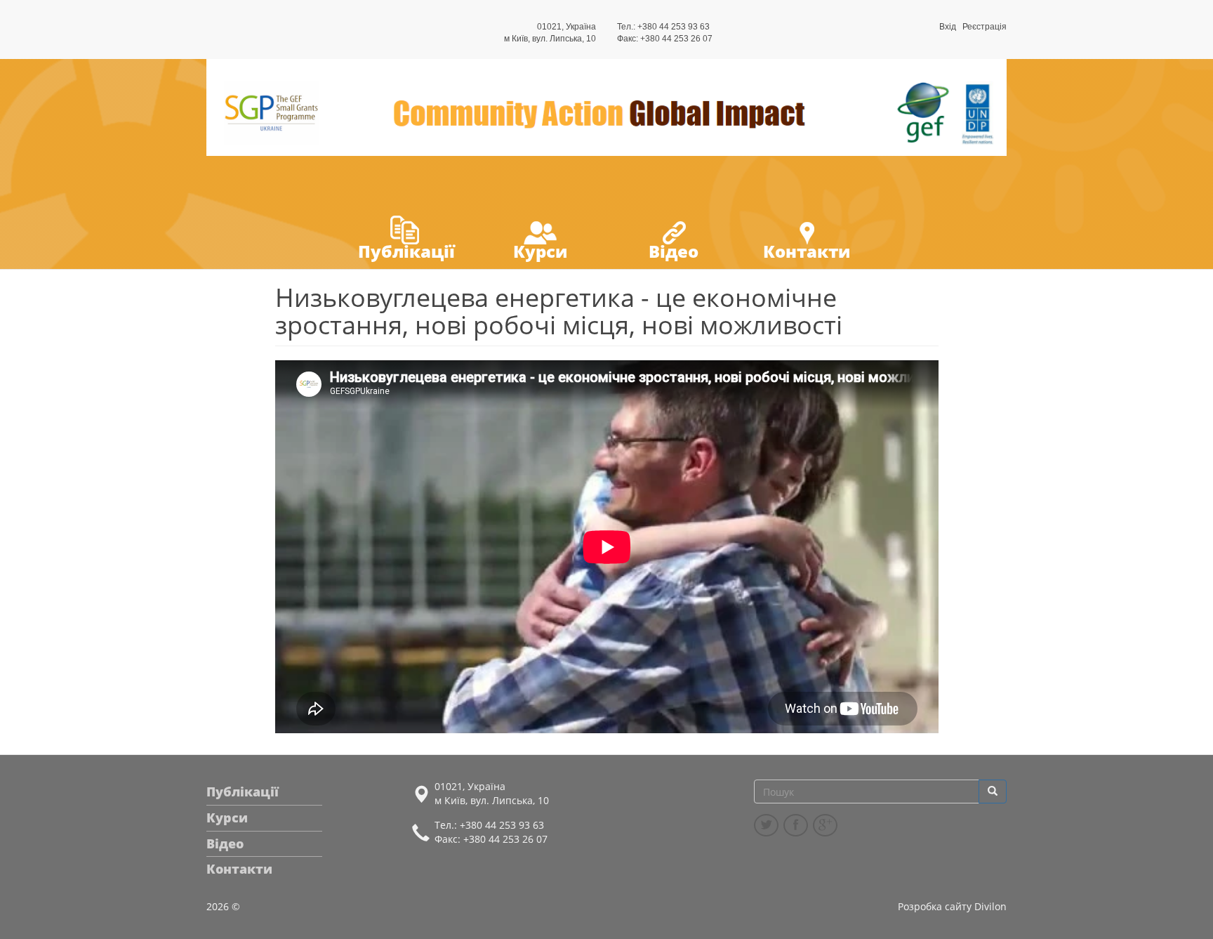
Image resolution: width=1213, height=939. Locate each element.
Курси (540, 251)
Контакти (806, 251)
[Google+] (825, 825)
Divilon (990, 906)
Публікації (406, 251)
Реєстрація (984, 27)
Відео (673, 251)
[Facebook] (795, 825)
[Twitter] (766, 825)
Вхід (947, 27)
